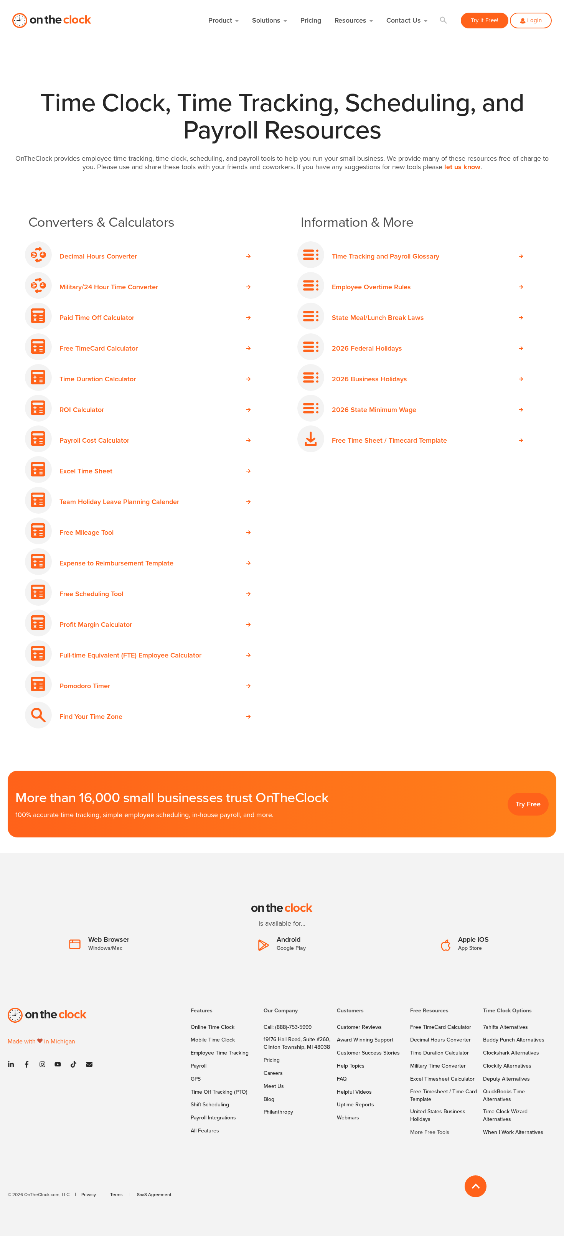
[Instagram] (42, 1064)
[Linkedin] (13, 1064)
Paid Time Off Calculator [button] (96, 317)
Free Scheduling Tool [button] (91, 593)
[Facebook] (27, 1064)
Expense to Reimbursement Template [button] (116, 563)
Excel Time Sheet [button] (85, 471)
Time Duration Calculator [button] (97, 379)
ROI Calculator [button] (81, 409)
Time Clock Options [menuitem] (507, 1011)
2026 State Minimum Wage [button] (374, 409)
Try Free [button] (528, 804)
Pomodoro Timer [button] (84, 686)
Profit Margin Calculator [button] (95, 624)
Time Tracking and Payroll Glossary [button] (385, 256)
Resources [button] (350, 20)
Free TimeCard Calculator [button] (98, 348)
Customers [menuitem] (350, 1011)
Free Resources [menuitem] (429, 1011)
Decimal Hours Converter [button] (98, 256)
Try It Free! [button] (484, 20)
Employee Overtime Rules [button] (371, 287)
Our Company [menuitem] (281, 1011)
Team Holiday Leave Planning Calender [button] (119, 501)
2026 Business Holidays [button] (369, 379)
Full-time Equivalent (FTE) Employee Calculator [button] (130, 655)
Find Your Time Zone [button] (90, 716)
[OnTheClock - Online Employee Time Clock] (52, 20)
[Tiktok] (73, 1064)
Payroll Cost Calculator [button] (94, 440)
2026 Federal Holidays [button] (367, 348)
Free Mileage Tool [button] (86, 532)
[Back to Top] (475, 1186)
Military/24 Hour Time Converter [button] (108, 287)
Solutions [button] (266, 20)
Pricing (310, 20)
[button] (444, 20)
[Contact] (86, 1064)
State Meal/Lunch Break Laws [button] (378, 317)
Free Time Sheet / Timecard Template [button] (389, 440)
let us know (462, 167)
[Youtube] (58, 1064)
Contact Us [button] (403, 20)
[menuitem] (223, 1014)
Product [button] (220, 20)
